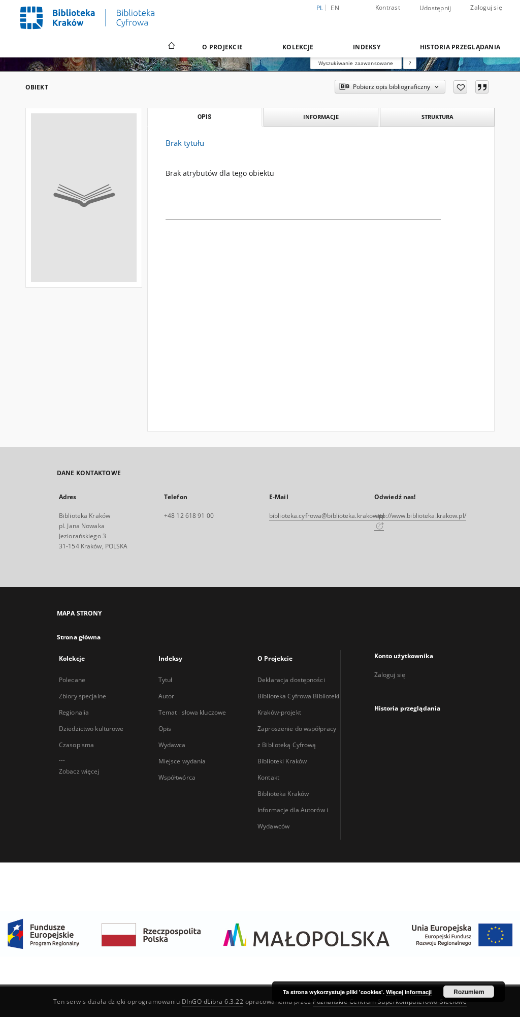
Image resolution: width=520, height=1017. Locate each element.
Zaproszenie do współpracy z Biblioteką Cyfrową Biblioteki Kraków (296, 744)
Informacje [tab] (321, 116)
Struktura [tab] (437, 116)
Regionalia (74, 712)
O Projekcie (222, 47)
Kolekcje (297, 47)
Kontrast (387, 7)
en (335, 8)
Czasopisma (76, 745)
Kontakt (268, 777)
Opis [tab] (204, 116)
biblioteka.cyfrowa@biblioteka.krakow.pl (326, 515)
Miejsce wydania (182, 761)
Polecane (72, 679)
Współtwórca (177, 777)
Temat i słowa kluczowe (192, 712)
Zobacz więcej (79, 771)
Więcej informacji (409, 992)
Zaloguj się (486, 7)
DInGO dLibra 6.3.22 (213, 1001)
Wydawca (172, 745)
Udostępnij (435, 8)
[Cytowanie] (482, 87)
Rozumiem (468, 991)
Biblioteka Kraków (283, 793)
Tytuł (165, 679)
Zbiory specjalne (82, 696)
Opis (164, 728)
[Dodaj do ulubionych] (460, 87)
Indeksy (366, 47)
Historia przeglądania (460, 47)
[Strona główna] (170, 47)
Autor (166, 696)
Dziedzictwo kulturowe (91, 728)
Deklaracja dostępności (291, 679)
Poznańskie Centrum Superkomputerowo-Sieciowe (390, 1001)
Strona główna (79, 637)
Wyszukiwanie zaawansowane (356, 63)
